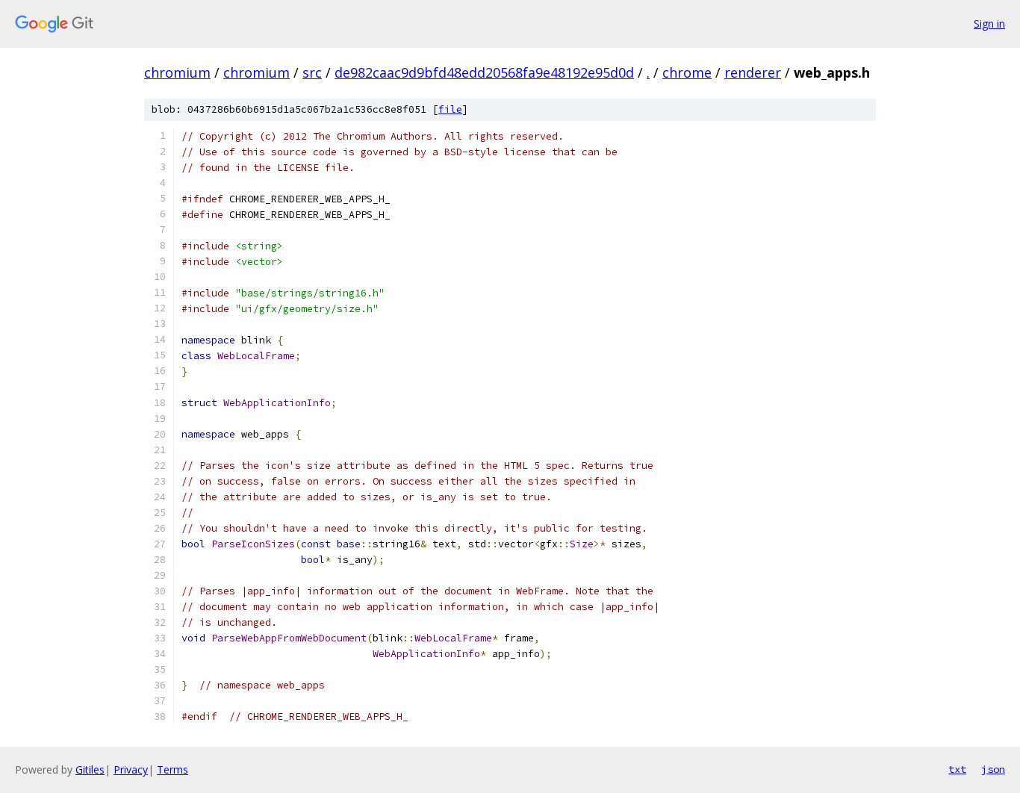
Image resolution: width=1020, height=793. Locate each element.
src (312, 72)
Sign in (989, 23)
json (993, 769)
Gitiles (90, 769)
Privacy (130, 769)
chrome (687, 72)
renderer (752, 72)
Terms (172, 769)
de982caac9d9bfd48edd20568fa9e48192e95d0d (484, 72)
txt (957, 769)
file (450, 109)
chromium (177, 72)
